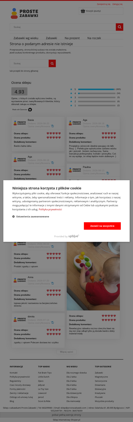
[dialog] (66, 211)
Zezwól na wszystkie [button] (102, 225)
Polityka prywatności (50, 209)
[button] (30, 216)
